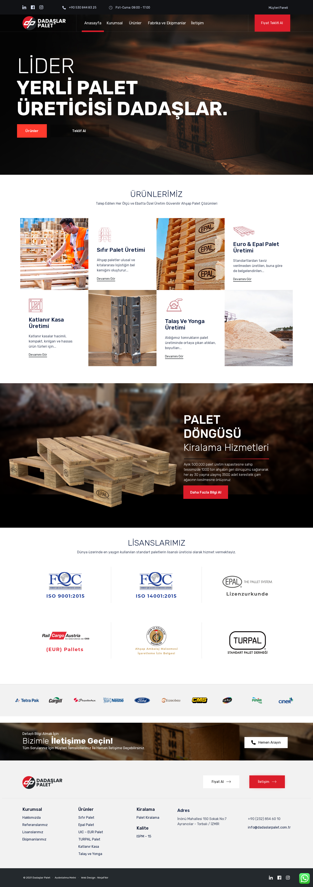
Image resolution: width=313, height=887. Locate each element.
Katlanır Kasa (88, 847)
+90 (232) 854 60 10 (264, 819)
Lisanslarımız (32, 832)
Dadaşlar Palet (41, 877)
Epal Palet (86, 825)
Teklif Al (79, 131)
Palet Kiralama (147, 818)
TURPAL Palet (89, 839)
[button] (272, 23)
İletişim (197, 23)
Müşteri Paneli (278, 7)
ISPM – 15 (143, 836)
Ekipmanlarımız (34, 839)
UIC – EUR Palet (90, 832)
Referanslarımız (35, 825)
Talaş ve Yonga (90, 854)
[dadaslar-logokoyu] (44, 788)
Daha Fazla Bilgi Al (205, 492)
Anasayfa (92, 23)
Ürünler (135, 23)
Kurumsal (114, 23)
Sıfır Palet (86, 818)
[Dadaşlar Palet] (46, 23)
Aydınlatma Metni (65, 877)
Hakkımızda (31, 818)
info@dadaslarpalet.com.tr (269, 827)
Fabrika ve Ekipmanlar (167, 23)
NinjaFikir (102, 877)
